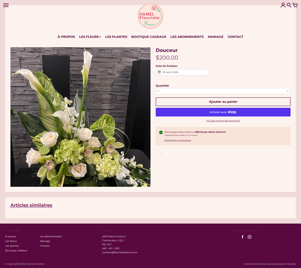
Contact (45, 245)
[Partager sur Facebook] (159, 154)
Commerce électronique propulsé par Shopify (270, 263)
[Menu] (6, 5)
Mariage (45, 241)
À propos (10, 236)
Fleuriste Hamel (35, 263)
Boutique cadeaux (16, 250)
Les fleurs (11, 241)
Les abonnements (51, 236)
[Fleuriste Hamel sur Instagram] (249, 239)
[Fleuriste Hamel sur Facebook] (242, 239)
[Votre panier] (295, 5)
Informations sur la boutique (177, 140)
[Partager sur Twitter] (167, 154)
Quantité (162, 85)
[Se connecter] (283, 5)
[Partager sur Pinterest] (174, 154)
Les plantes (12, 245)
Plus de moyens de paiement (223, 120)
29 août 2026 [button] (170, 72)
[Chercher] (289, 5)
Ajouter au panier (223, 102)
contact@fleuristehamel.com (120, 252)
